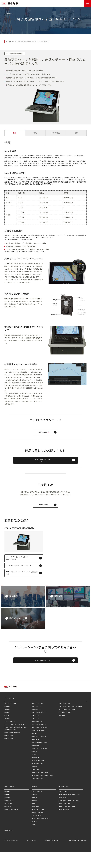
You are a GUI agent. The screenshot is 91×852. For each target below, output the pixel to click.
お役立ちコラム (9, 803)
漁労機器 (7, 718)
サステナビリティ (64, 786)
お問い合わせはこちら (43, 460)
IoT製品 (34, 754)
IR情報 (33, 824)
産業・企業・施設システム (39, 712)
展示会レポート (9, 800)
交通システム (35, 718)
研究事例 (7, 794)
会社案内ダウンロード (51, 840)
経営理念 (34, 794)
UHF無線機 (62, 715)
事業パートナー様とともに (66, 803)
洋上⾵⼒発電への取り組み (12, 732)
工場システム (35, 769)
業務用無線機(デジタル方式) (40, 742)
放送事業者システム (37, 709)
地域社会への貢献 (64, 809)
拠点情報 (34, 800)
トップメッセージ (37, 791)
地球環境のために (64, 797)
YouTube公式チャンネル (77, 840)
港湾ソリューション (10, 738)
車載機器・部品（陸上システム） (41, 772)
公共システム (35, 715)
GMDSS (7, 715)
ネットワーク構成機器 (38, 730)
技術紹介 (7, 797)
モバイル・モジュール (38, 760)
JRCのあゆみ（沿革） (38, 809)
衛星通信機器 (35, 745)
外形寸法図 (56, 133)
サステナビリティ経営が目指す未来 (69, 794)
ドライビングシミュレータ (39, 748)
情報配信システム (37, 721)
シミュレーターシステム (39, 724)
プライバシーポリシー (11, 840)
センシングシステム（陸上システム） (43, 775)
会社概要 (34, 797)
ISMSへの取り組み (37, 815)
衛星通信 (7, 712)
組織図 (33, 803)
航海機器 (7, 706)
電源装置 (34, 766)
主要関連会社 (35, 806)
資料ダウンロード (9, 806)
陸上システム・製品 (37, 703)
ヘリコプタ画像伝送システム (67, 709)
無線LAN (34, 733)
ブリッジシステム (9, 721)
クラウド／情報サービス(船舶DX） (14, 724)
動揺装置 (34, 751)
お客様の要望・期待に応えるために (69, 800)
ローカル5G (35, 739)
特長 (14, 133)
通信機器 (7, 709)
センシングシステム (37, 763)
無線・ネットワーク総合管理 (40, 727)
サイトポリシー (31, 840)
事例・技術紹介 (9, 786)
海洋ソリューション (10, 735)
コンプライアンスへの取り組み (41, 818)
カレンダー (35, 821)
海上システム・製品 (10, 703)
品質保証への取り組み (38, 812)
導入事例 (7, 791)
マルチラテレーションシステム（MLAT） (71, 706)
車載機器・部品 (36, 757)
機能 (35, 133)
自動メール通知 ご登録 (11, 809)
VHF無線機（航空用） (65, 712)
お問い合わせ (81, 763)
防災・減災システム (37, 706)
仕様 (76, 133)
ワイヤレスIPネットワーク (39, 736)
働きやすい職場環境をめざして (68, 806)
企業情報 (34, 786)
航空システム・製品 (64, 703)
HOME (8, 41)
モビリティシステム (37, 778)
